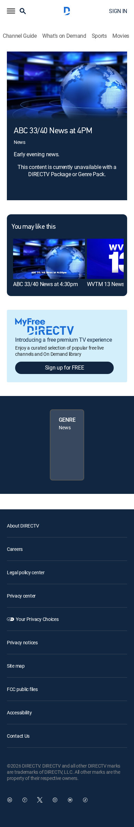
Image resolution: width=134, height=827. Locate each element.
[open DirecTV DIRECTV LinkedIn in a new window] (9, 800)
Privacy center (21, 595)
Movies (120, 35)
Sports (99, 35)
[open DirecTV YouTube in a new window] (70, 800)
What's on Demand (64, 35)
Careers (15, 549)
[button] (11, 11)
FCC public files (22, 689)
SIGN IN (118, 11)
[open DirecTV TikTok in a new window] (85, 800)
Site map (16, 665)
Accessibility (19, 712)
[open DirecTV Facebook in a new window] (24, 800)
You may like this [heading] (33, 227)
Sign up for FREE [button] (64, 367)
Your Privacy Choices (37, 619)
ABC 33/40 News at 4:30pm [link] (45, 284)
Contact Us (18, 736)
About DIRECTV (23, 525)
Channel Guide (20, 35)
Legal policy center (26, 572)
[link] (49, 259)
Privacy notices (22, 642)
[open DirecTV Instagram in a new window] (55, 800)
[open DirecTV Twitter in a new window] (40, 800)
